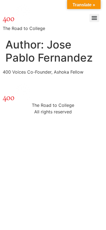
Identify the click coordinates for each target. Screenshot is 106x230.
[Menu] (94, 18)
